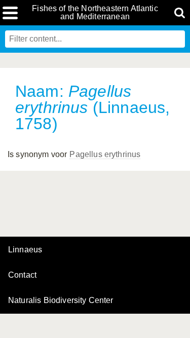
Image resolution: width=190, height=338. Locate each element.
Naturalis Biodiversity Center (60, 300)
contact (22, 275)
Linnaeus (25, 250)
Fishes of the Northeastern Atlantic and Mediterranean (95, 13)
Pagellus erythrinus (104, 154)
